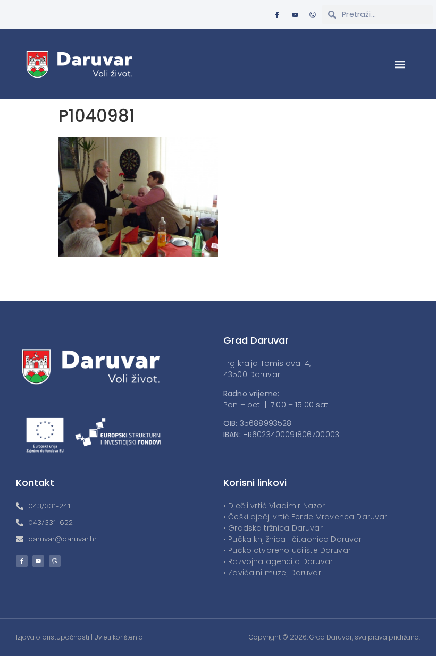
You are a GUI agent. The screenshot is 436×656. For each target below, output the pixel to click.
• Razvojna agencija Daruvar (278, 561)
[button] (400, 64)
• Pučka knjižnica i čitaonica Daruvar (292, 539)
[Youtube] (295, 15)
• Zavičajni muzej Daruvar (272, 572)
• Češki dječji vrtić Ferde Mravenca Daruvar (305, 517)
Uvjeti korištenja (118, 637)
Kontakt (35, 482)
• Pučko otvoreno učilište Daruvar (287, 550)
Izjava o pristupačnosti (52, 637)
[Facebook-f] (277, 15)
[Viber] (313, 15)
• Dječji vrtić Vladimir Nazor (274, 505)
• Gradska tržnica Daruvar (273, 528)
